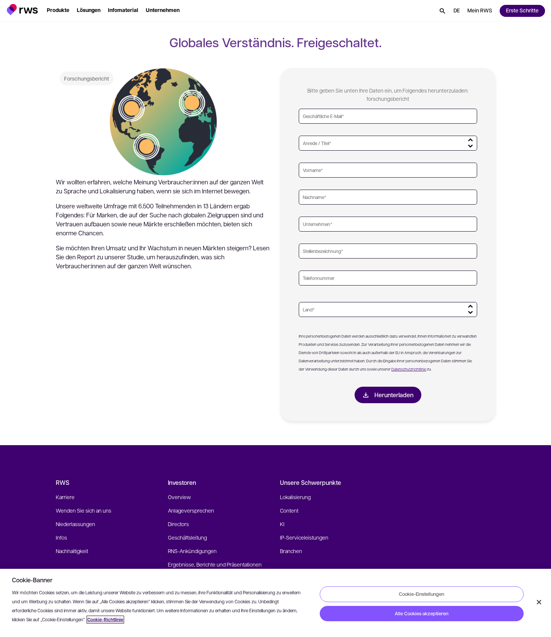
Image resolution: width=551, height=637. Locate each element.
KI (282, 523)
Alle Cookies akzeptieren (421, 613)
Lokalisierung (295, 496)
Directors (178, 523)
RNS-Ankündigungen (192, 550)
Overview (179, 496)
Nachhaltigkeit (72, 550)
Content (289, 510)
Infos (61, 537)
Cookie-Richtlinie (105, 619)
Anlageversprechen (191, 510)
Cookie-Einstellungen (421, 594)
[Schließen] (539, 602)
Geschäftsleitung (187, 537)
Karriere (65, 496)
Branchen (291, 550)
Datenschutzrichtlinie (408, 368)
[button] (22, 9)
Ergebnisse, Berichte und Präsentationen (215, 564)
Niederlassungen (75, 523)
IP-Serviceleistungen (304, 537)
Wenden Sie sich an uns (83, 510)
